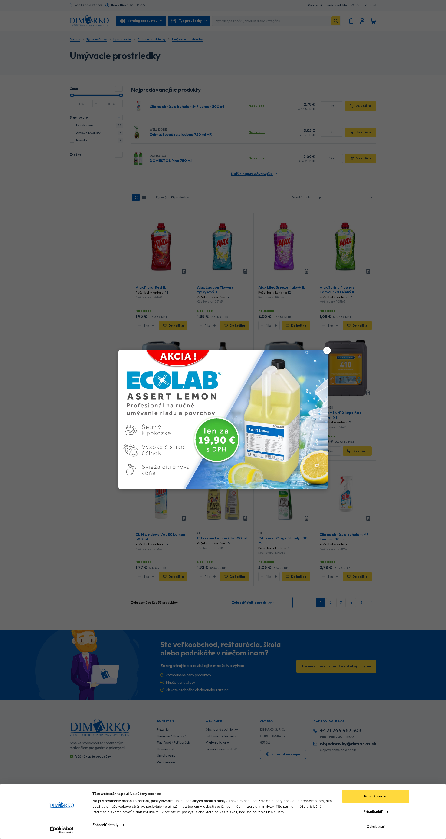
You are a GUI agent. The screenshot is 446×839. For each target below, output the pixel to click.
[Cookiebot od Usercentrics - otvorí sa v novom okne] (61, 829)
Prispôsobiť (373, 811)
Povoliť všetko (375, 796)
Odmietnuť (375, 827)
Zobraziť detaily (105, 825)
